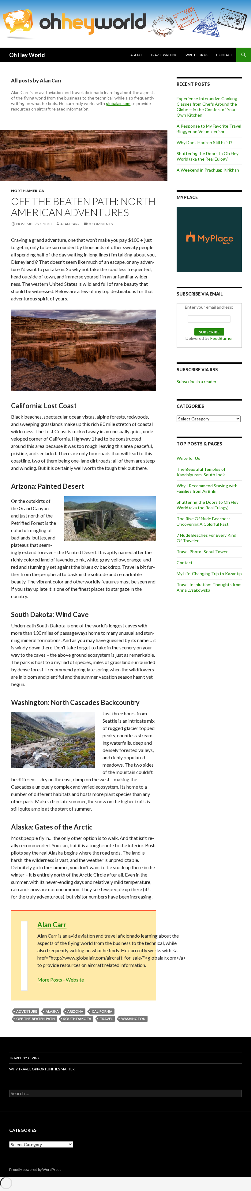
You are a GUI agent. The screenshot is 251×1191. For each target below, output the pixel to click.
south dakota (77, 1019)
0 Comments (101, 224)
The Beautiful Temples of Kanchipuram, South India (201, 472)
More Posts (49, 979)
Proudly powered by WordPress (35, 1169)
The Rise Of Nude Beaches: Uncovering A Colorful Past (203, 521)
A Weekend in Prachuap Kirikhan (208, 169)
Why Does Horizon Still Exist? (204, 142)
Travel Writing (164, 55)
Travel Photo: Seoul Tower (202, 551)
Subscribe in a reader (196, 381)
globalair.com (118, 103)
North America (27, 190)
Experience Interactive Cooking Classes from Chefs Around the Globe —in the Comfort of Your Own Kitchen (207, 107)
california (102, 1011)
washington (133, 1019)
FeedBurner (221, 338)
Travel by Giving (24, 1057)
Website (75, 979)
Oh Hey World (27, 55)
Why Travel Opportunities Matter (42, 1069)
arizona (75, 1011)
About (136, 55)
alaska (52, 1011)
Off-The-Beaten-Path (35, 1019)
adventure (26, 1011)
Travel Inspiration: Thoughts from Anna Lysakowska (209, 587)
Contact (224, 55)
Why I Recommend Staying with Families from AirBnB (207, 488)
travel (106, 1019)
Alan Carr (70, 224)
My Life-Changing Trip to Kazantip (209, 573)
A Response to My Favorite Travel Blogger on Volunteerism (209, 128)
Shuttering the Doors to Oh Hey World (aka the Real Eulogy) (207, 156)
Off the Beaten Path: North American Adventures (83, 206)
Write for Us (196, 55)
